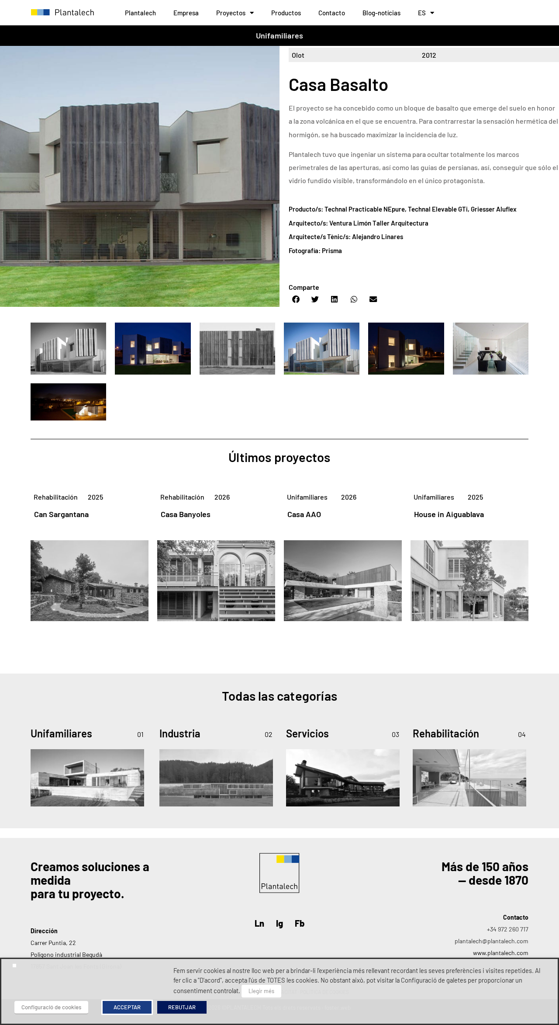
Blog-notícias (381, 13)
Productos (286, 13)
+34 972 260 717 (507, 929)
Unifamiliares (280, 35)
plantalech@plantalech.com (491, 941)
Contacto (331, 13)
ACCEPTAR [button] (127, 1007)
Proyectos (230, 13)
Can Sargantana (61, 514)
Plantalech (140, 13)
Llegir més (261, 990)
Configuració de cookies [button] (51, 1007)
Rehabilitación (56, 497)
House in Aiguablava (449, 514)
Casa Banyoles (185, 514)
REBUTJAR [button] (182, 1007)
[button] (296, 299)
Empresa (186, 13)
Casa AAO (304, 514)
